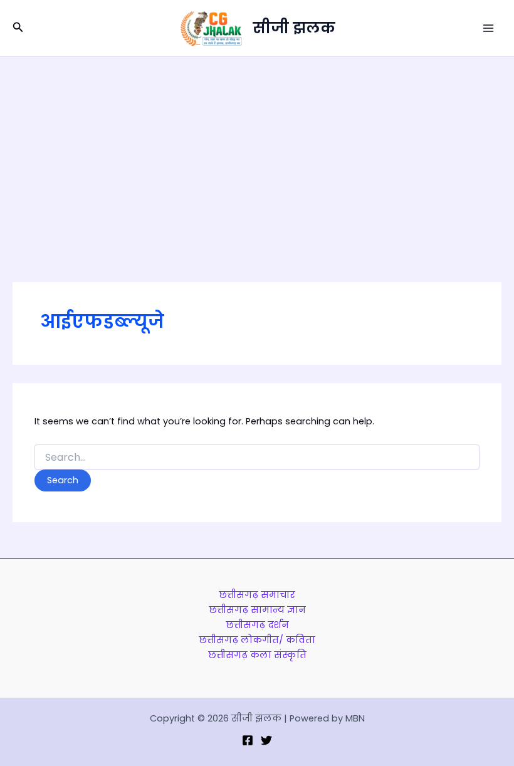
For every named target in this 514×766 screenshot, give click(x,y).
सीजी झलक (294, 28)
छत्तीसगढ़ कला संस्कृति (257, 655)
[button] (18, 28)
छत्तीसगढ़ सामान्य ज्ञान (257, 610)
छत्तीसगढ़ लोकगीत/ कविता (257, 640)
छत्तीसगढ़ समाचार (257, 595)
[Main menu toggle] (488, 28)
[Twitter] (266, 740)
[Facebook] (247, 740)
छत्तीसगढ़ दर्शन (257, 625)
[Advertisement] (257, 151)
